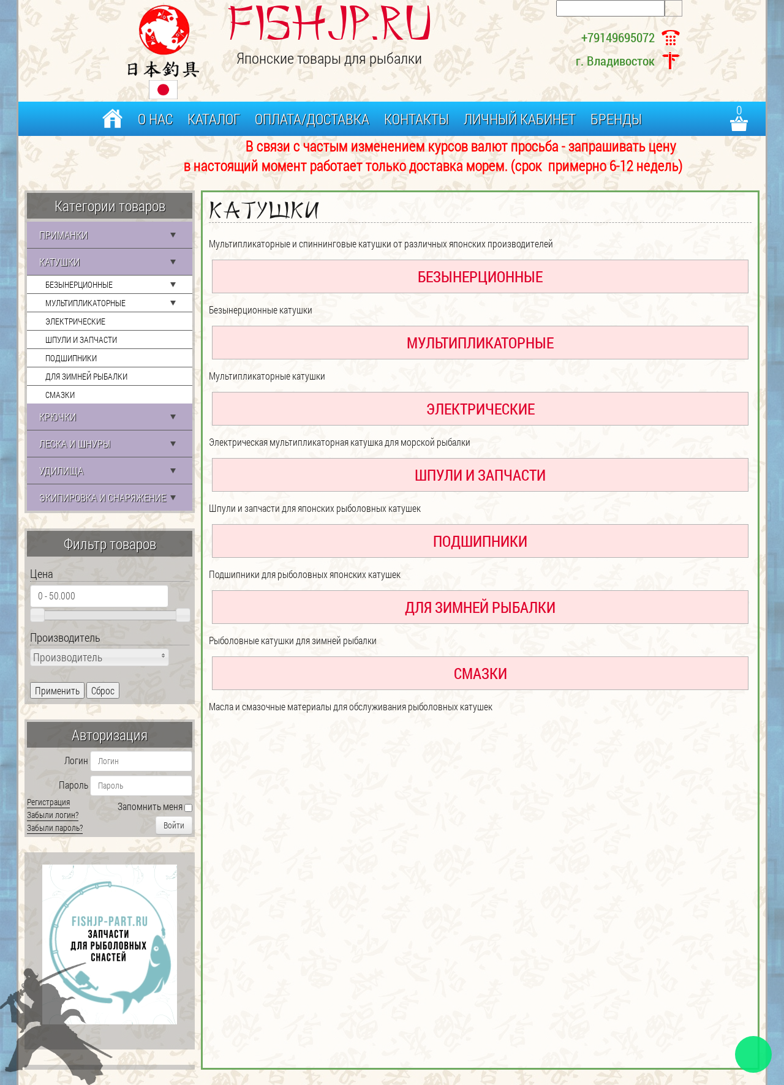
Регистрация (48, 802)
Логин (76, 760)
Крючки (57, 417)
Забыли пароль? (55, 827)
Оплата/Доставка (312, 119)
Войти (174, 825)
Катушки (59, 262)
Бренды (616, 119)
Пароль (73, 784)
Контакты (416, 119)
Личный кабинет (520, 119)
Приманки (63, 235)
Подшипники (71, 358)
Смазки (60, 394)
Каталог (213, 119)
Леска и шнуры (74, 444)
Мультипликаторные (85, 303)
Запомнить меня (150, 806)
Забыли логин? (52, 814)
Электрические (75, 321)
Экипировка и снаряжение (102, 497)
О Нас (155, 119)
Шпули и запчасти (81, 339)
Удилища (61, 471)
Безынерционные (79, 284)
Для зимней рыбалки (86, 376)
